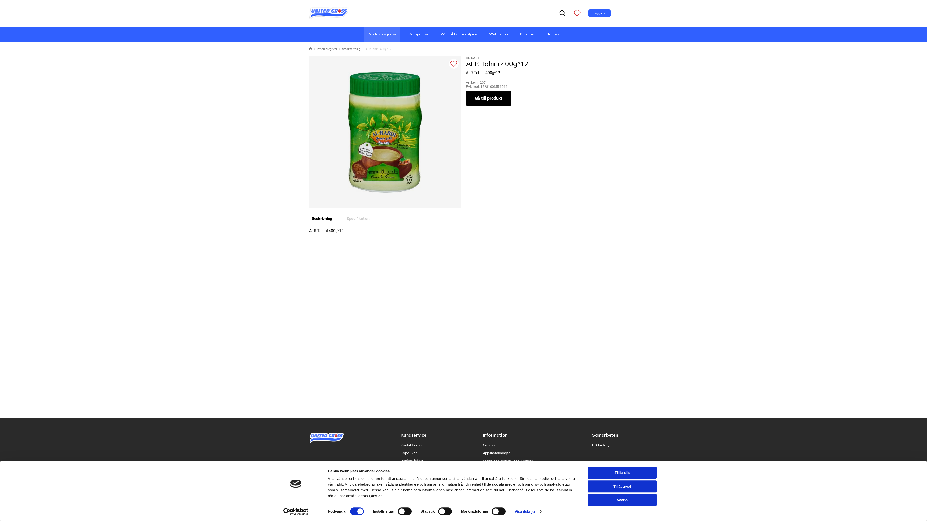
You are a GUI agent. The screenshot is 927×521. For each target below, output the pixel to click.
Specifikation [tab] (358, 218)
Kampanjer (418, 34)
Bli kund (527, 34)
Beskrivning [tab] (322, 218)
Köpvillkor (409, 453)
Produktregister (382, 34)
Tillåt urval (622, 486)
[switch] (405, 511)
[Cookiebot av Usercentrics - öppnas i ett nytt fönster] (296, 511)
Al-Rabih (473, 58)
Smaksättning (351, 49)
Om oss (553, 34)
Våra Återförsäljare (459, 34)
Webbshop (498, 34)
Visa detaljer (525, 511)
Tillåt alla (622, 473)
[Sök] (562, 13)
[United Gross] (329, 13)
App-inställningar (496, 453)
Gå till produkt (488, 98)
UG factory (600, 445)
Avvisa (622, 500)
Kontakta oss (411, 445)
